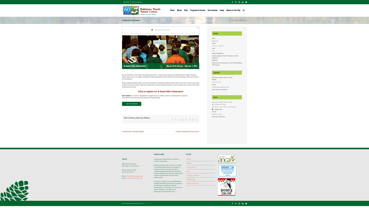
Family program (217, 56)
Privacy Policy (191, 167)
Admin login (148, 203)
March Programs (228, 56)
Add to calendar (131, 104)
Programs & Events (193, 175)
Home (189, 159)
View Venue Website (218, 117)
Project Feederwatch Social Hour (187, 131)
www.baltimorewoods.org (134, 178)
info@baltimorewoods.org (134, 176)
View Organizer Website (219, 89)
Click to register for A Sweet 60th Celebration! (160, 91)
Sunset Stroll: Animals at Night (133, 131)
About (189, 163)
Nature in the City (193, 183)
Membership (191, 179)
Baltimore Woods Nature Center (222, 77)
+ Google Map (217, 109)
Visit (188, 171)
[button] (244, 10)
